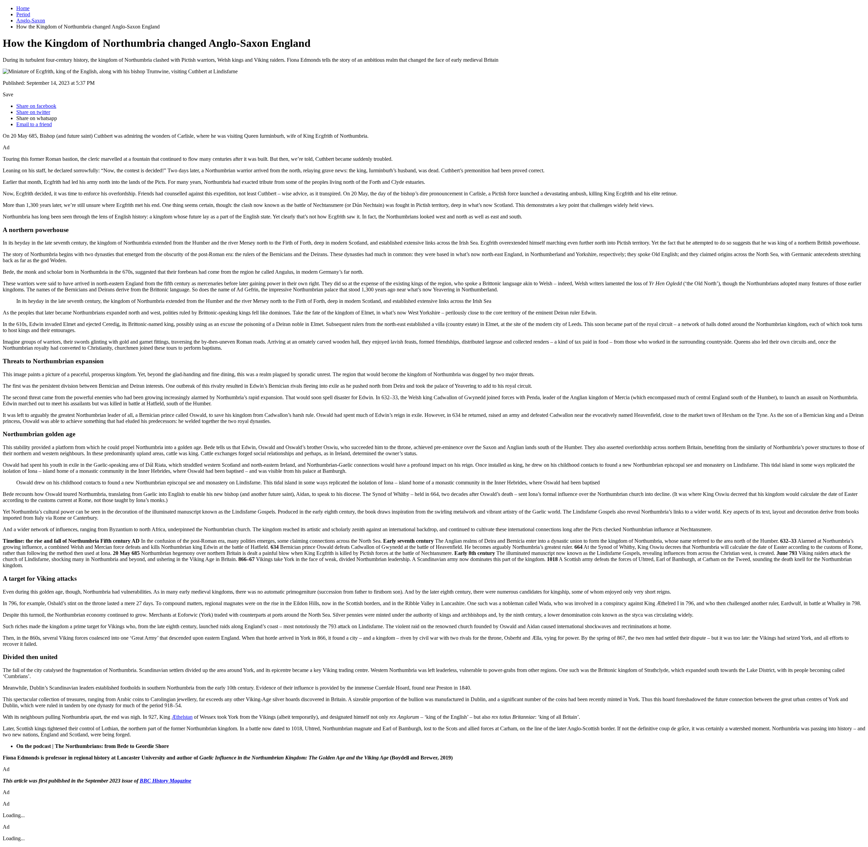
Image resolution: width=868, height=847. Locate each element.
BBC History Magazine (165, 781)
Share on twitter (33, 112)
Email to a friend (34, 124)
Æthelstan (182, 717)
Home (22, 8)
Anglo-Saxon (30, 20)
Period (23, 14)
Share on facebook (36, 106)
